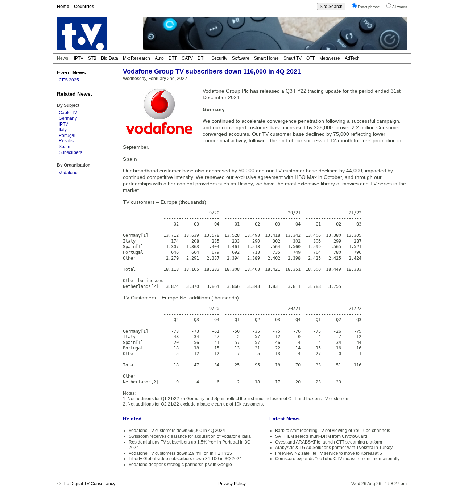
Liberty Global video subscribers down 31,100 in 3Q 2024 (185, 458)
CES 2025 (69, 80)
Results (66, 140)
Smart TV (292, 58)
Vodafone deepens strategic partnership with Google (180, 464)
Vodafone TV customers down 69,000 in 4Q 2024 (177, 430)
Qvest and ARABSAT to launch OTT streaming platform (328, 442)
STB (92, 58)
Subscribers (70, 152)
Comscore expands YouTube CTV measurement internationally (337, 458)
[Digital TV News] (95, 33)
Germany (68, 118)
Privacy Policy (232, 483)
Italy (63, 129)
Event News (71, 72)
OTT (310, 58)
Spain (64, 146)
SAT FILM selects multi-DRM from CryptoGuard (321, 436)
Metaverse (329, 58)
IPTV (78, 58)
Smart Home (266, 58)
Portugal (67, 135)
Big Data (109, 58)
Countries (84, 6)
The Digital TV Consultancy (88, 483)
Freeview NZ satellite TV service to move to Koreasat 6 (328, 453)
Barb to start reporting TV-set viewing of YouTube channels (332, 430)
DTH (202, 58)
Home (63, 6)
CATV (187, 58)
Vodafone (68, 172)
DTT (173, 58)
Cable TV (68, 112)
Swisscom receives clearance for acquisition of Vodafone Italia (190, 436)
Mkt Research (136, 58)
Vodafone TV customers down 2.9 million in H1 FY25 (180, 453)
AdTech (352, 58)
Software (240, 58)
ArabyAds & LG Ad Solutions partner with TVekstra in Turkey (334, 447)
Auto (159, 58)
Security (219, 58)
